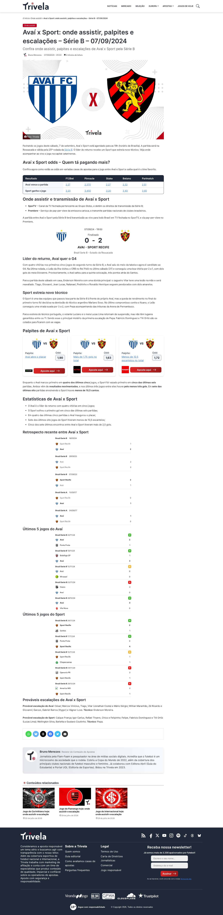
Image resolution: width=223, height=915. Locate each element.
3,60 (144, 190)
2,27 (68, 184)
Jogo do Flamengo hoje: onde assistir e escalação (74, 810)
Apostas (167, 6)
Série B (68, 149)
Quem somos (72, 851)
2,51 (144, 184)
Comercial (106, 865)
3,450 (87, 190)
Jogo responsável (111, 870)
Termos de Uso (109, 851)
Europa (153, 6)
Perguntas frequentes (77, 870)
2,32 (125, 184)
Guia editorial (72, 856)
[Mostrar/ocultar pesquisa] (197, 6)
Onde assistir (36, 18)
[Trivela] (36, 6)
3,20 (68, 190)
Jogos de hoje (185, 6)
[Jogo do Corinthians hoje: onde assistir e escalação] (39, 798)
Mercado (126, 6)
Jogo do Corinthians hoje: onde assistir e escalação (36, 813)
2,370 (87, 184)
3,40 (125, 190)
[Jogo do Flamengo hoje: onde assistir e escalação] (75, 797)
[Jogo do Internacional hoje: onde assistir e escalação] (111, 798)
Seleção (140, 6)
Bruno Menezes (50, 751)
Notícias (112, 6)
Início (27, 18)
